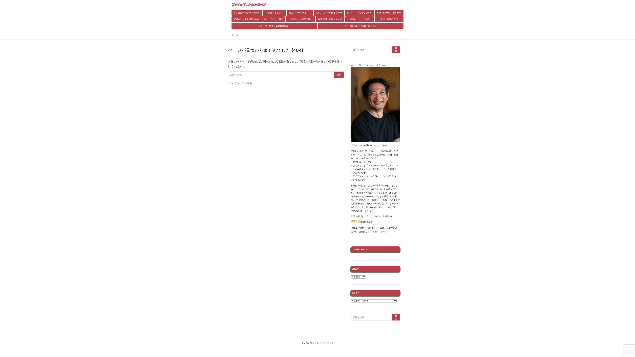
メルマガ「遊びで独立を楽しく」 (361, 25)
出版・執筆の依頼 (389, 19)
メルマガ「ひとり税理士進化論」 (274, 25)
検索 (339, 74)
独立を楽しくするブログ (322, 343)
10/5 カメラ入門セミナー (389, 12)
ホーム (235, 35)
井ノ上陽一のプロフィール (247, 12)
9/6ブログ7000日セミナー (329, 12)
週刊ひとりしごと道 (359, 19)
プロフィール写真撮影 (300, 19)
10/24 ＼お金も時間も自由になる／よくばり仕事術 (258, 19)
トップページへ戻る (240, 82)
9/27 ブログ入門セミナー (359, 12)
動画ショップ (274, 12)
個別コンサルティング (300, 12)
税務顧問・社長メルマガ (330, 19)
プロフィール (380, 231)
